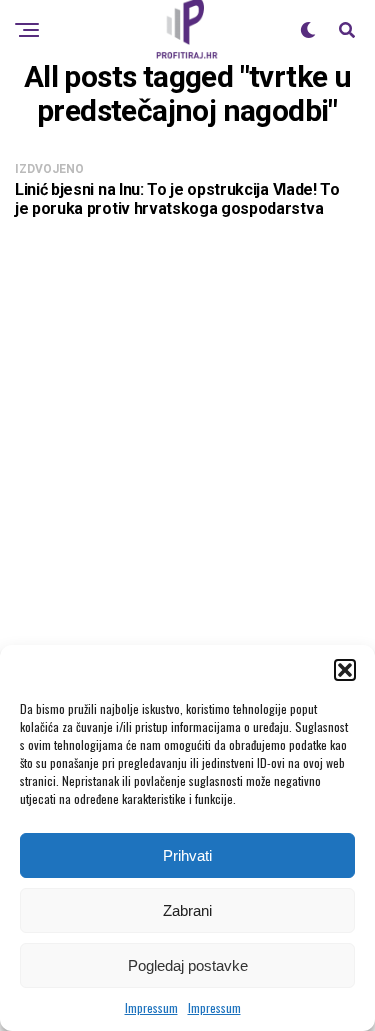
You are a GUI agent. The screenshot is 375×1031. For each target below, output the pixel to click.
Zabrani (187, 910)
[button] (345, 670)
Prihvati (187, 855)
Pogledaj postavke (188, 965)
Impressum (151, 1007)
